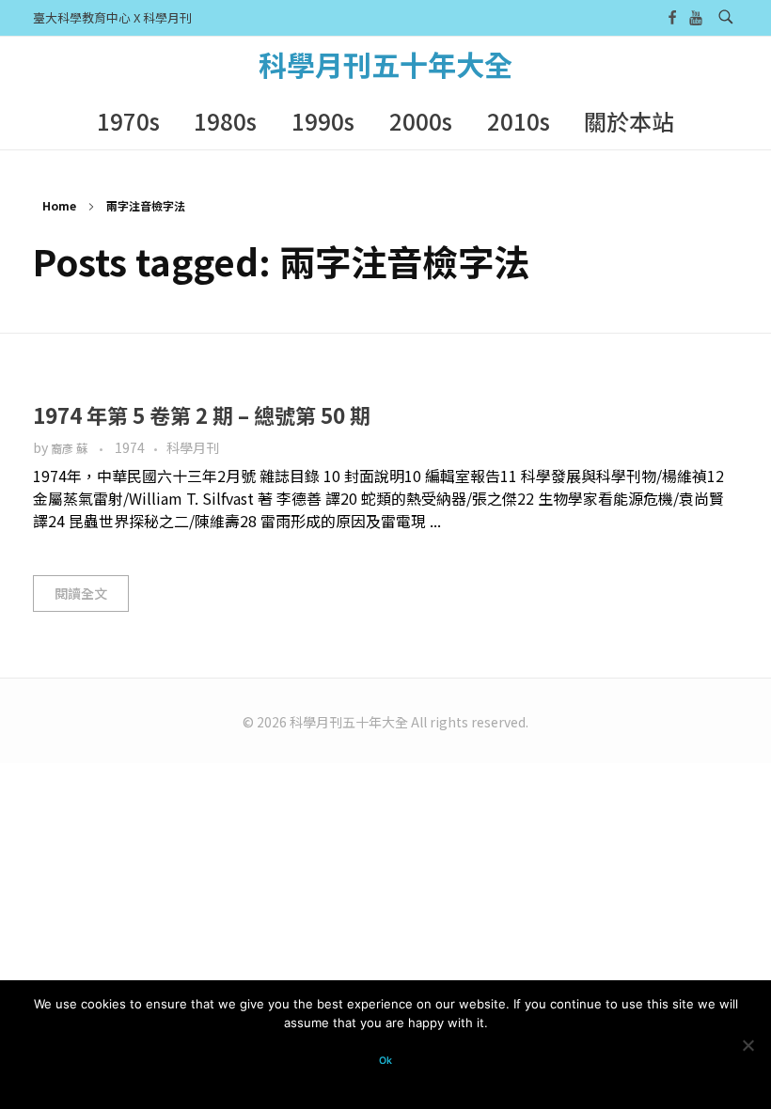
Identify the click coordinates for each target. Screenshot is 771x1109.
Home (59, 205)
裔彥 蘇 (70, 448)
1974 (130, 447)
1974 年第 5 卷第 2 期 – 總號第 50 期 (201, 414)
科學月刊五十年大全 (385, 64)
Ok (385, 1060)
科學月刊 (192, 447)
